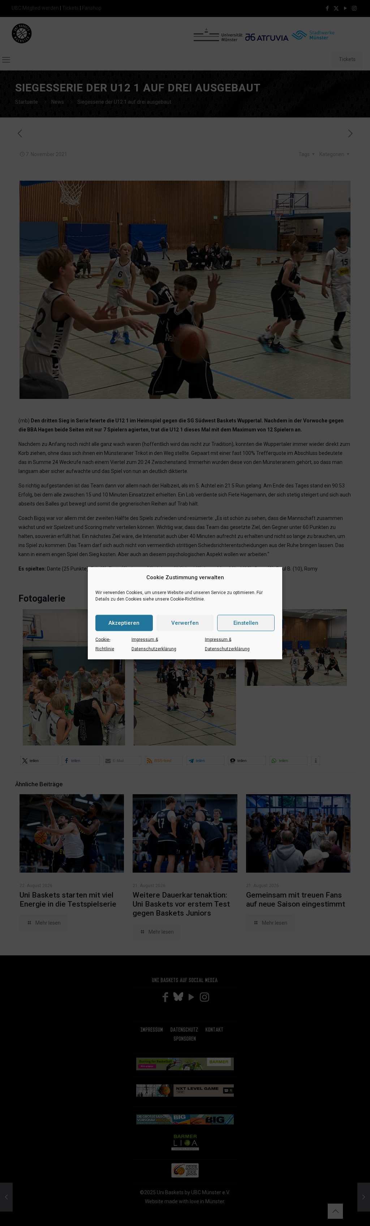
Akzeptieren (123, 623)
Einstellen (245, 623)
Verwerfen (185, 623)
